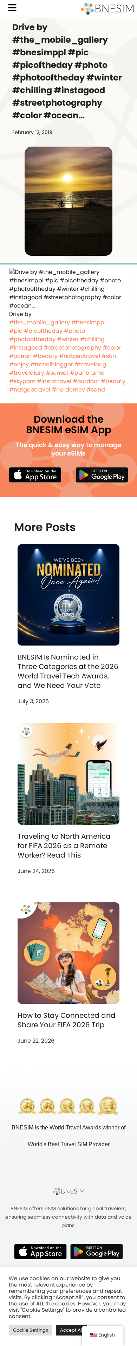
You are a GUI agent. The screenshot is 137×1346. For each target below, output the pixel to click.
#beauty (45, 356)
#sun (109, 356)
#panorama (87, 373)
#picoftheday (43, 331)
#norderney (68, 390)
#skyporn (22, 381)
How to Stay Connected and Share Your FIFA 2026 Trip (67, 1020)
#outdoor (86, 381)
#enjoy (19, 364)
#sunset (57, 373)
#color (112, 348)
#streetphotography (72, 348)
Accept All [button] (71, 1330)
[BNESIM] (68, 1191)
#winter (68, 339)
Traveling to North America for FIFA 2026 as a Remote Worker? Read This (64, 845)
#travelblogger (51, 364)
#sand (95, 390)
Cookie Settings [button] (30, 1330)
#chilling (92, 339)
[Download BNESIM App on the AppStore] (40, 1251)
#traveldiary (26, 373)
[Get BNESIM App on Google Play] (96, 1251)
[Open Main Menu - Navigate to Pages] (12, 8)
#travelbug (90, 364)
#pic (15, 331)
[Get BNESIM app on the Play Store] (102, 475)
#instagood (25, 348)
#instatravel (54, 381)
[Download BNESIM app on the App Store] (35, 475)
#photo (74, 331)
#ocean (20, 356)
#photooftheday (32, 339)
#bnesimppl (88, 322)
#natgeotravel (79, 356)
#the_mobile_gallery (39, 322)
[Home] (107, 8)
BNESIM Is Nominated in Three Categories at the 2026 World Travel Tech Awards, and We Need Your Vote (68, 671)
